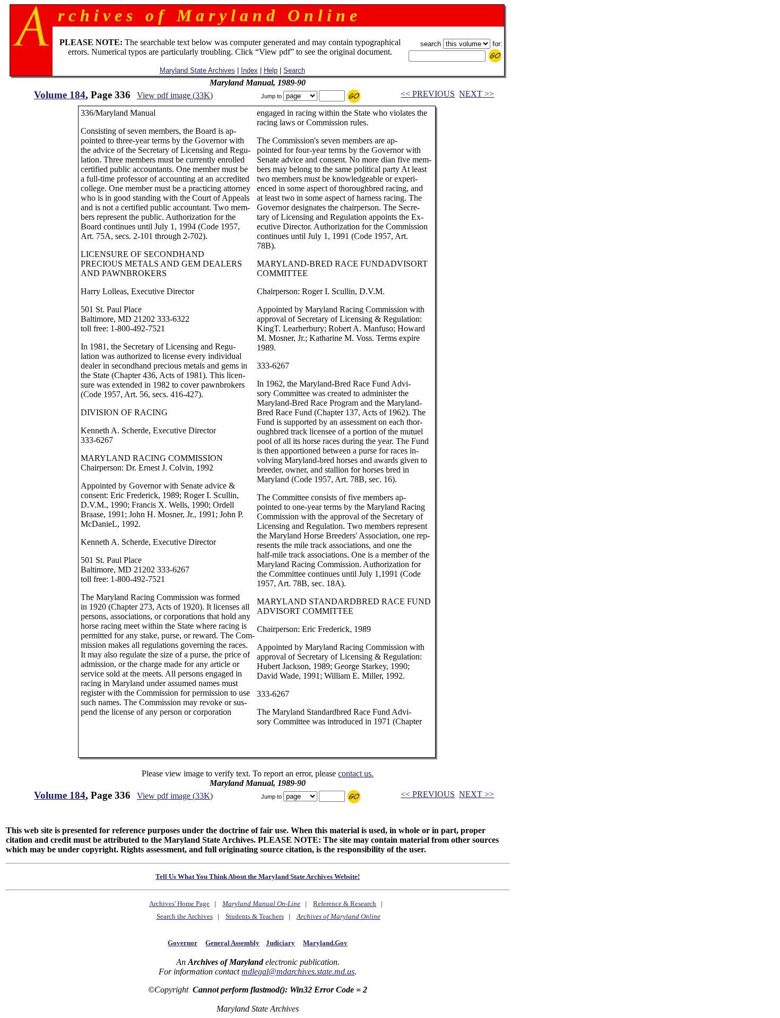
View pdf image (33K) (175, 95)
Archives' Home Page (179, 904)
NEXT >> (476, 93)
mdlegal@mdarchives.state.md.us (297, 971)
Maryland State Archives (197, 70)
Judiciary (280, 943)
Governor (182, 943)
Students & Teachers (255, 916)
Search (294, 70)
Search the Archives (185, 916)
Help (271, 70)
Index (249, 70)
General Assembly (232, 943)
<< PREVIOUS (428, 93)
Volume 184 (59, 94)
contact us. (356, 773)
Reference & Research (344, 904)
